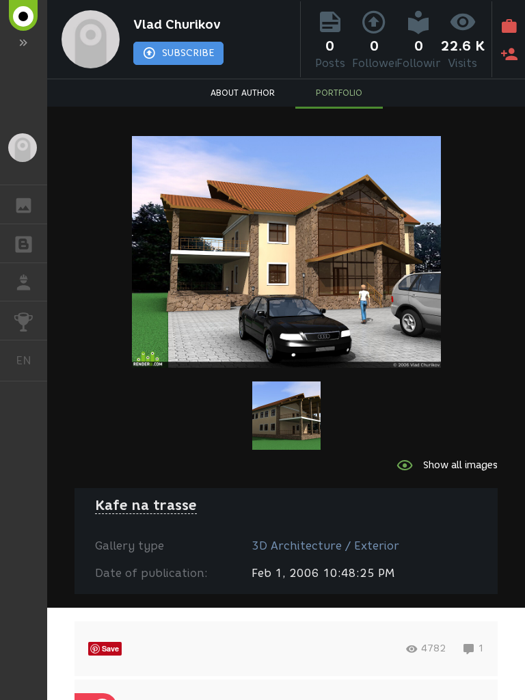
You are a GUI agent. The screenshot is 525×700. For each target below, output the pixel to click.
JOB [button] (23, 282)
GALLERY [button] (23, 204)
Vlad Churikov (177, 24)
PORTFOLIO (339, 93)
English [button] (31, 360)
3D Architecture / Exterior (325, 545)
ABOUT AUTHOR (243, 93)
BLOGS (23, 243)
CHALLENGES (23, 320)
